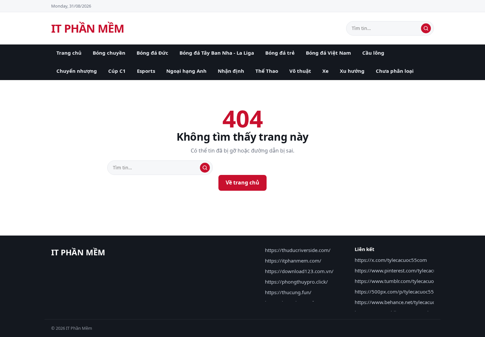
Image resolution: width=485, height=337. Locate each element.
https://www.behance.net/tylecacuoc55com (404, 302)
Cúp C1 (117, 71)
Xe (325, 71)
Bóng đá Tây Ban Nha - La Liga (216, 52)
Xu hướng (352, 71)
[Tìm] (426, 28)
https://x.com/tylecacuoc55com (391, 260)
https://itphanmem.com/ (293, 260)
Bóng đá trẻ (280, 52)
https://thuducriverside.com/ (298, 250)
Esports (146, 71)
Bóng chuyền (109, 52)
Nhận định (231, 71)
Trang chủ (68, 52)
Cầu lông (373, 52)
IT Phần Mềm (87, 28)
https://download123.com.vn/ (299, 271)
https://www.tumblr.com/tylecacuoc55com (403, 281)
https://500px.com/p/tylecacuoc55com (399, 291)
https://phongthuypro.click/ (296, 281)
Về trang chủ (242, 182)
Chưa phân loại (395, 71)
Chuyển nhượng (76, 71)
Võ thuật (300, 71)
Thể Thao (266, 71)
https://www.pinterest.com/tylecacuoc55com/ (407, 270)
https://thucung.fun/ (288, 292)
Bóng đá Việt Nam (328, 52)
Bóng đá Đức (152, 52)
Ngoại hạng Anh (186, 71)
